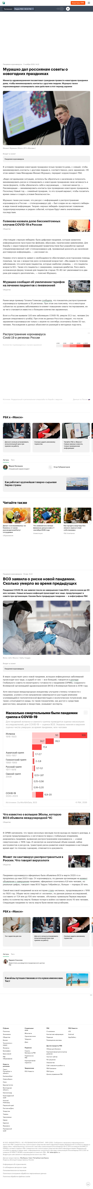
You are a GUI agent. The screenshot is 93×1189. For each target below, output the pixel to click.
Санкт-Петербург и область (7, 1071)
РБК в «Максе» (13, 417)
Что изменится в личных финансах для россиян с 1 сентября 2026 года (43, 528)
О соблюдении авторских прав (14, 1167)
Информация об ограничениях (14, 1164)
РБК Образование (7, 1058)
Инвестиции (38, 533)
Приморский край (7, 1130)
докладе (74, 679)
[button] (17, 437)
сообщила (47, 300)
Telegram (28, 1039)
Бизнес (5, 1040)
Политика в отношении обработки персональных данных (24, 1173)
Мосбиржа (24, 1157)
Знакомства (50, 1062)
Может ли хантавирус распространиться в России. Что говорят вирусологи (33, 858)
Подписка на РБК (29, 1057)
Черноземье (7, 1117)
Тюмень (5, 1114)
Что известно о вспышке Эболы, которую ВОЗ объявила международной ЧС (32, 816)
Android (71, 1034)
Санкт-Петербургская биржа (38, 1157)
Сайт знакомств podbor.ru (55, 1065)
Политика (6, 1031)
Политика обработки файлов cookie (16, 1176)
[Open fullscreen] (86, 712)
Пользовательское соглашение (14, 1170)
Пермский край (8, 1105)
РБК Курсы (50, 1071)
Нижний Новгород (6, 1101)
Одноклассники (30, 1036)
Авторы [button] (6, 460)
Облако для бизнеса (53, 1049)
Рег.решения (50, 1059)
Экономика (7, 1034)
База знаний (7, 1054)
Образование (8, 535)
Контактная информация (54, 1034)
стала (51, 890)
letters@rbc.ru (55, 1152)
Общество (7, 228)
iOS (69, 1031)
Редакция (49, 1037)
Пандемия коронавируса (12, 64)
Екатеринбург (8, 1076)
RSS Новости (29, 1071)
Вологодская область (7, 1089)
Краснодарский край (8, 1097)
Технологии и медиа (7, 1044)
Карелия (6, 1123)
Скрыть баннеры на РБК (30, 1052)
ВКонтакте (28, 1033)
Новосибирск (7, 1079)
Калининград (7, 1093)
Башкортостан (8, 1085)
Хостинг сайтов (51, 1057)
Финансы (6, 1048)
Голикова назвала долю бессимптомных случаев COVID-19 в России (31, 223)
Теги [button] (12, 460)
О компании (50, 1031)
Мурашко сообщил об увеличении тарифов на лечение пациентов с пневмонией (34, 284)
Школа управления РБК (54, 1074)
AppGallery (72, 1037)
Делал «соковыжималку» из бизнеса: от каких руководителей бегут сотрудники (14, 529)
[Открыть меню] (89, 3)
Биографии (7, 1051)
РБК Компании (69, 533)
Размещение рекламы (54, 1040)
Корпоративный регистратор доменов (56, 1053)
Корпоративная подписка (30, 1061)
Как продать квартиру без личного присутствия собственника (74, 528)
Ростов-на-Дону (8, 1108)
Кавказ (5, 1120)
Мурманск (6, 1126)
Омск (5, 1082)
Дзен (26, 1042)
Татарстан (6, 1111)
